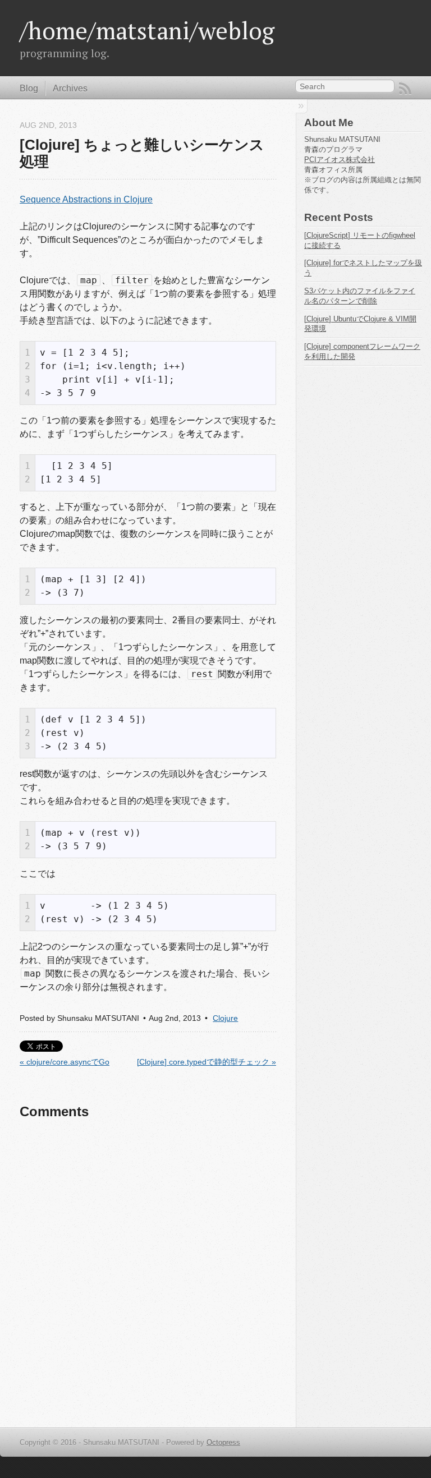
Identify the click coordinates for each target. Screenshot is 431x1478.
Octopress (223, 1442)
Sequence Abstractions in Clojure (86, 199)
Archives (70, 88)
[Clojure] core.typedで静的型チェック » (206, 1062)
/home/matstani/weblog (147, 30)
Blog (29, 88)
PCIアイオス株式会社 (339, 159)
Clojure (225, 1018)
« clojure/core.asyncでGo (64, 1062)
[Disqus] (148, 1274)
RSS (405, 88)
